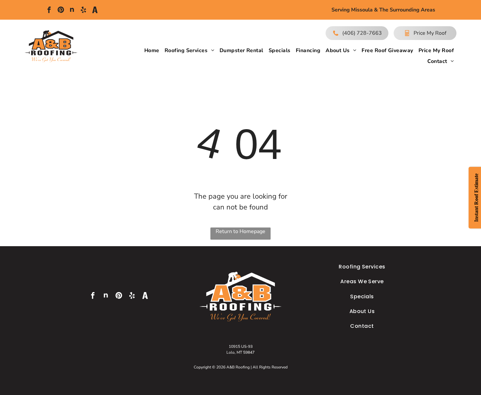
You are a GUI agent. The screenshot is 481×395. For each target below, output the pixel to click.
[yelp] (83, 10)
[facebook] (49, 10)
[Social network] (72, 10)
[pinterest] (60, 10)
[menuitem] (152, 50)
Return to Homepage (240, 231)
